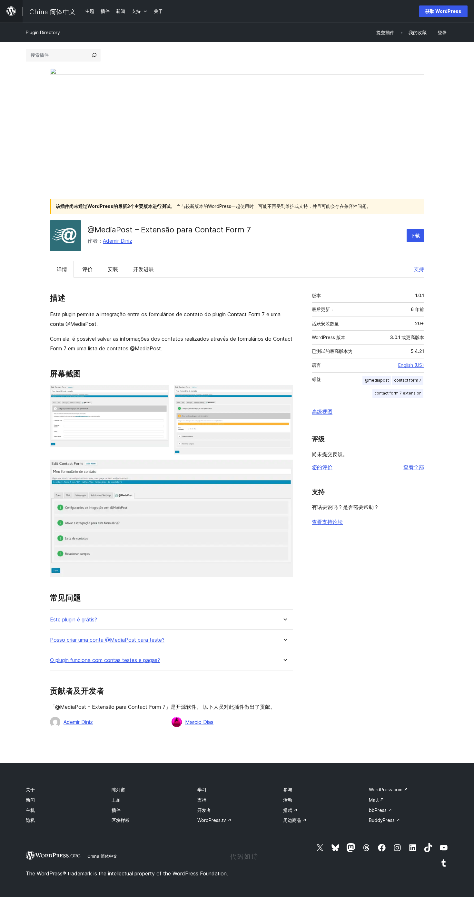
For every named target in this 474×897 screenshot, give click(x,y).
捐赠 (290, 810)
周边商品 (295, 820)
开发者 (204, 810)
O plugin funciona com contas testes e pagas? (105, 660)
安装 (113, 269)
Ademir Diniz (117, 241)
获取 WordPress (443, 11)
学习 (201, 789)
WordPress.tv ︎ (214, 820)
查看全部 (413, 467)
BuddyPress (384, 820)
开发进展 (143, 269)
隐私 (30, 820)
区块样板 (121, 820)
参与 (287, 789)
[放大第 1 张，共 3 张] (160, 394)
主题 (116, 800)
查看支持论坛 (327, 522)
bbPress (380, 810)
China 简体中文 (102, 856)
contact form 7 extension (397, 393)
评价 (87, 269)
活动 (287, 800)
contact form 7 (407, 380)
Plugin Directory (43, 32)
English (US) (411, 365)
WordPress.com (388, 789)
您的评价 (322, 467)
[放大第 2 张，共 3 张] (284, 394)
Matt (376, 800)
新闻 (30, 800)
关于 (30, 789)
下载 (415, 235)
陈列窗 (118, 789)
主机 (30, 810)
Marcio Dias (199, 722)
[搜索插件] (94, 55)
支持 (419, 269)
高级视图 (322, 411)
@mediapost (376, 380)
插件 (116, 810)
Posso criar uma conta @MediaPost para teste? (107, 640)
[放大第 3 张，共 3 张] (284, 468)
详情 (62, 269)
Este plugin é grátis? (73, 620)
